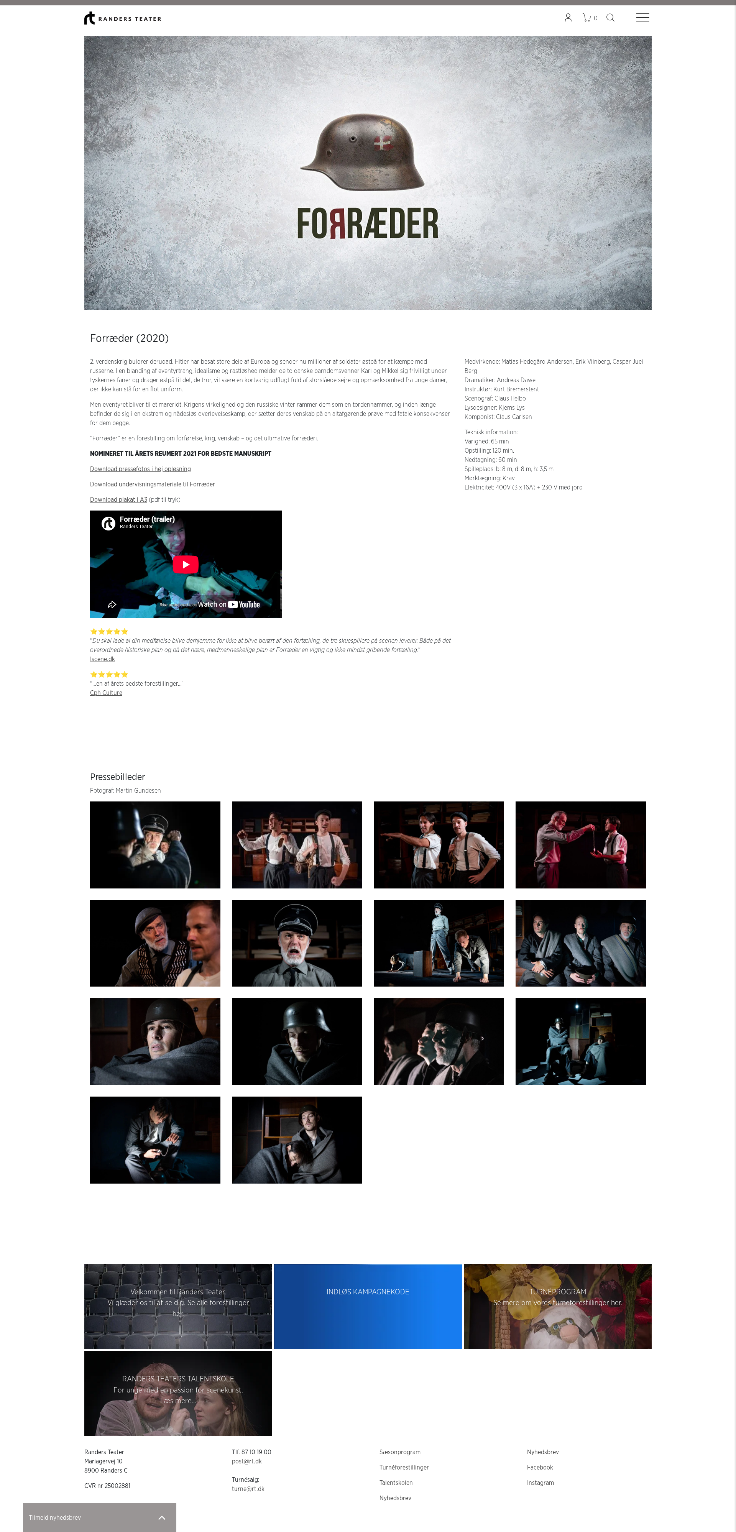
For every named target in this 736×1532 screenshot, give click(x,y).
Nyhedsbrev (395, 1498)
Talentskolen (396, 1483)
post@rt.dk (247, 1461)
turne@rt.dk (248, 1489)
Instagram (540, 1483)
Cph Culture (106, 693)
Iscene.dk (102, 659)
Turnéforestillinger (404, 1468)
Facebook (540, 1468)
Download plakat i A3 (118, 500)
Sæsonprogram (400, 1452)
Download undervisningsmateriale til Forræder (152, 484)
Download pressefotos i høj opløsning (140, 469)
